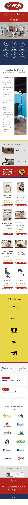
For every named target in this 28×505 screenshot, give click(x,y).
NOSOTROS (13, 14)
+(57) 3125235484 (15, 488)
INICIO (5, 14)
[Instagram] (14, 20)
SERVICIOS (21, 14)
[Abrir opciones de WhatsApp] (11, 20)
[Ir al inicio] (14, 6)
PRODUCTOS (14, 17)
